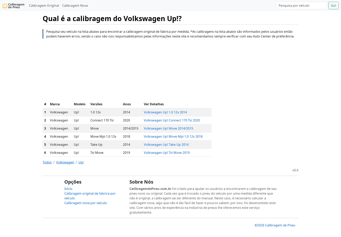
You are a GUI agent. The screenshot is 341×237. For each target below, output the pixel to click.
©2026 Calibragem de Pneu (275, 225)
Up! (81, 162)
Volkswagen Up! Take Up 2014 (166, 144)
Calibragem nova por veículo (85, 203)
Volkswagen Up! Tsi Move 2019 (167, 152)
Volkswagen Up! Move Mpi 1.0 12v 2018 (173, 136)
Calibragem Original (44, 5)
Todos (47, 162)
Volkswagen (65, 162)
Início (68, 189)
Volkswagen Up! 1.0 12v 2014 (165, 112)
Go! (333, 5)
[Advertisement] (170, 69)
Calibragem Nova (75, 5)
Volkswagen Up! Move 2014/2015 (168, 128)
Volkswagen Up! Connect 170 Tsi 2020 (172, 120)
